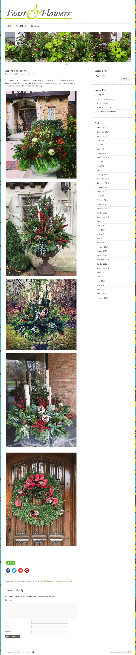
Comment (8, 600)
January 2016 (102, 153)
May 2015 (100, 166)
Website (8, 632)
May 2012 (100, 285)
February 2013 (102, 247)
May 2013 (100, 234)
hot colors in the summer (106, 112)
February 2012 (102, 298)
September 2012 (103, 268)
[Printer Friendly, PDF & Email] (10, 565)
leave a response (57, 581)
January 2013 (102, 251)
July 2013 (100, 226)
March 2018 (101, 128)
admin (28, 74)
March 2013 (101, 243)
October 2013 (102, 213)
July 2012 (100, 277)
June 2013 (101, 230)
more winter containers (105, 99)
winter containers (103, 103)
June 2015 (101, 162)
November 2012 (103, 260)
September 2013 (103, 217)
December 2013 (103, 209)
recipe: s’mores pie (104, 107)
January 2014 (102, 204)
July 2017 (100, 141)
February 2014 (102, 200)
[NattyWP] (125, 652)
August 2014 (101, 192)
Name (7, 622)
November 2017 (103, 136)
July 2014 (100, 196)
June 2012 (101, 281)
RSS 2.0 (43, 581)
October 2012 (102, 264)
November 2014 (103, 183)
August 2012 (101, 272)
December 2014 (103, 179)
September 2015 (103, 158)
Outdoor (35, 74)
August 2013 (101, 221)
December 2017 (103, 132)
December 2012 (103, 255)
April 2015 (100, 170)
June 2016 (101, 145)
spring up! (100, 95)
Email (7, 627)
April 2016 (100, 149)
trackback (69, 581)
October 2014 (102, 187)
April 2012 (100, 290)
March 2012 (101, 294)
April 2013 (100, 238)
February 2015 (102, 175)
